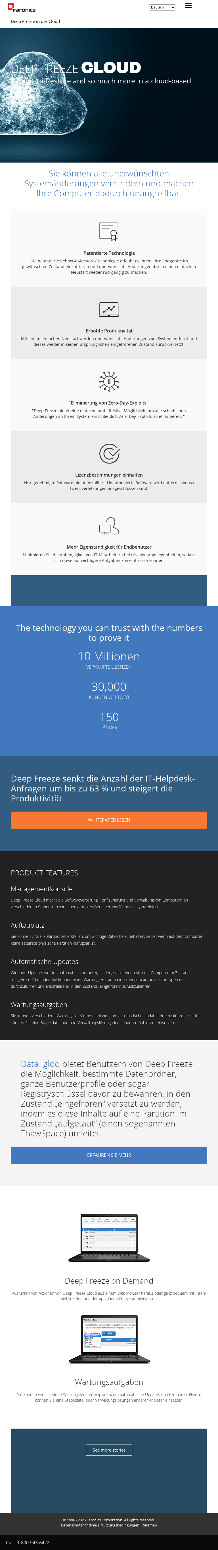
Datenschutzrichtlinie (79, 1525)
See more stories (109, 1450)
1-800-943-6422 (33, 1543)
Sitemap (150, 1525)
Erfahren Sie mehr (109, 1155)
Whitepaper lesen (109, 820)
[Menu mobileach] (187, 6)
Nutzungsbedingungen (119, 1525)
